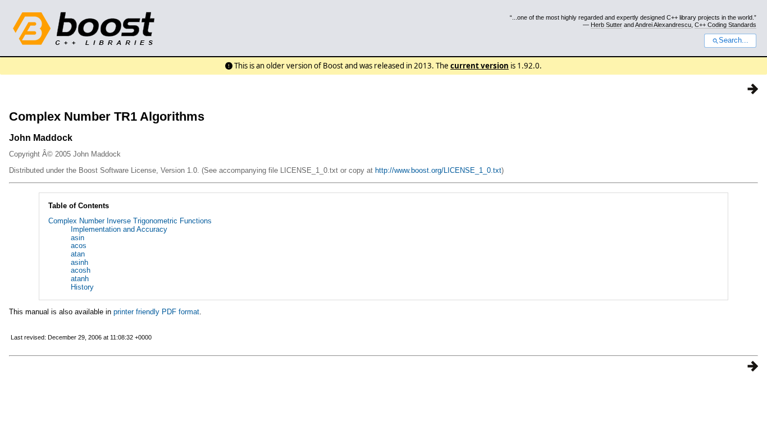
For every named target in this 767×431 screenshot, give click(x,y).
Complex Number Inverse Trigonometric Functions (130, 221)
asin (77, 237)
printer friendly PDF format (156, 312)
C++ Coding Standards (725, 24)
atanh (80, 278)
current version (479, 66)
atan (78, 254)
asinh (79, 262)
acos (78, 245)
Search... (733, 40)
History (82, 287)
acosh (80, 270)
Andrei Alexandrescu (663, 24)
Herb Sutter (606, 24)
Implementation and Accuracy (119, 229)
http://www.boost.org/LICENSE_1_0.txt (438, 170)
